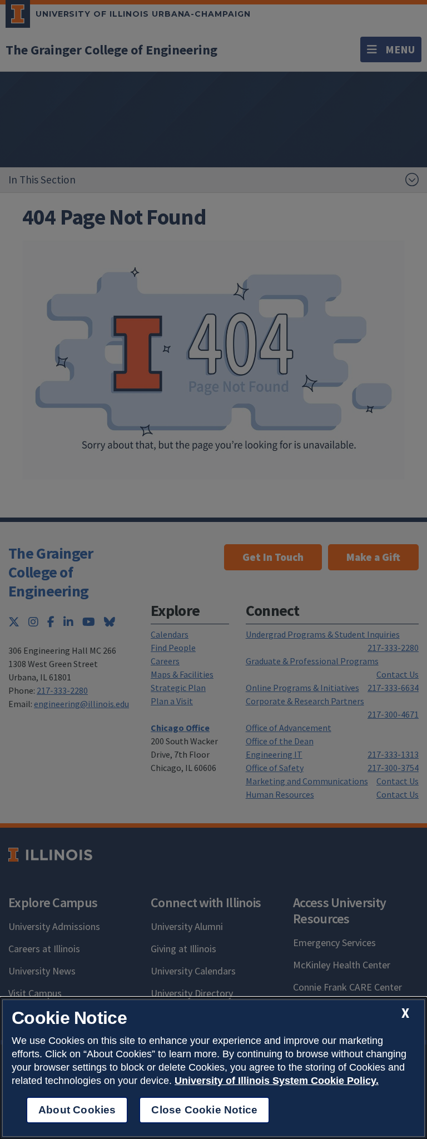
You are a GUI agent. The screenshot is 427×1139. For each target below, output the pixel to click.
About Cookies (77, 1110)
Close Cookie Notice (204, 1110)
